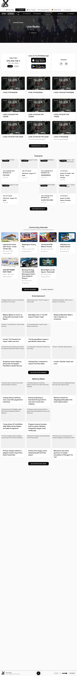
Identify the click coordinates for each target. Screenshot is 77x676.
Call (11, 66)
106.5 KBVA (11, 9)
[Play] (38, 673)
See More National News (38, 463)
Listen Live (33, 32)
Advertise (68, 9)
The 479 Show (26, 171)
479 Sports (64, 171)
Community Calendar (48, 13)
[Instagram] (66, 64)
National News (38, 379)
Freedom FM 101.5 (44, 9)
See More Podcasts (38, 208)
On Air (18, 13)
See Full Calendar (30, 289)
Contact (71, 13)
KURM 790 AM (57, 9)
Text (17, 66)
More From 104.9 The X (38, 146)
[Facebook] (61, 64)
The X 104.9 (21, 9)
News (61, 13)
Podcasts (38, 13)
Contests (28, 13)
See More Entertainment (38, 372)
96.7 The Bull (32, 9)
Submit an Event (48, 289)
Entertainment (38, 296)
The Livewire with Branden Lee (9, 172)
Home (11, 13)
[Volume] (60, 673)
